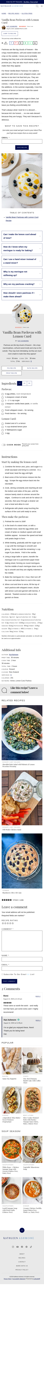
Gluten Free (27, 13)
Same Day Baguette (9, 1079)
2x (24, 383)
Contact (22, 1262)
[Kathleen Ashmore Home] (12, 6)
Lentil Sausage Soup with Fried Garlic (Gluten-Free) (9, 1210)
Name (5, 955)
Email (6, 138)
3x (29, 383)
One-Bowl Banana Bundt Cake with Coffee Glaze (32, 1081)
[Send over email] (26, 43)
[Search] (37, 6)
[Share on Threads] (21, 43)
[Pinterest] (26, 1247)
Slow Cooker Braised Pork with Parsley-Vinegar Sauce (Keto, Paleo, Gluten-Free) (31, 1121)
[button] (15, 327)
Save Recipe (22, 147)
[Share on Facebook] (11, 43)
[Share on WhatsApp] (30, 43)
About (22, 1254)
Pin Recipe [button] (11, 368)
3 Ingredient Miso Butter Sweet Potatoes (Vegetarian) (11, 1120)
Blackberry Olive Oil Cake (12, 893)
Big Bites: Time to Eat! (31, 2)
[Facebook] (22, 1247)
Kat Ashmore (12, 26)
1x (20, 383)
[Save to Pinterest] (16, 43)
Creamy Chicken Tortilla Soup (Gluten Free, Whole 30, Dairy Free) (32, 1210)
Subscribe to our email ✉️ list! (18, 974)
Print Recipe (11, 373)
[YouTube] (17, 1247)
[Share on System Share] (35, 43)
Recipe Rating (10, 920)
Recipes (22, 1258)
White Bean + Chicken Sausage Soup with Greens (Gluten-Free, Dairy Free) (10, 1170)
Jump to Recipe (9, 33)
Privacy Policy (22, 1270)
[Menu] (41, 6)
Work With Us (22, 1266)
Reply (38, 996)
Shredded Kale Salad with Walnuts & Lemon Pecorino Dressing (18, 765)
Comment (8, 929)
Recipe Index (13, 13)
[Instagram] (13, 1247)
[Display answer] (40, 236)
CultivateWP (36, 1279)
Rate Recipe (32, 368)
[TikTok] (31, 1247)
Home (4, 13)
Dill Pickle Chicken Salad (11, 829)
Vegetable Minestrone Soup (31, 1168)
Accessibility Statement (18, 1279)
